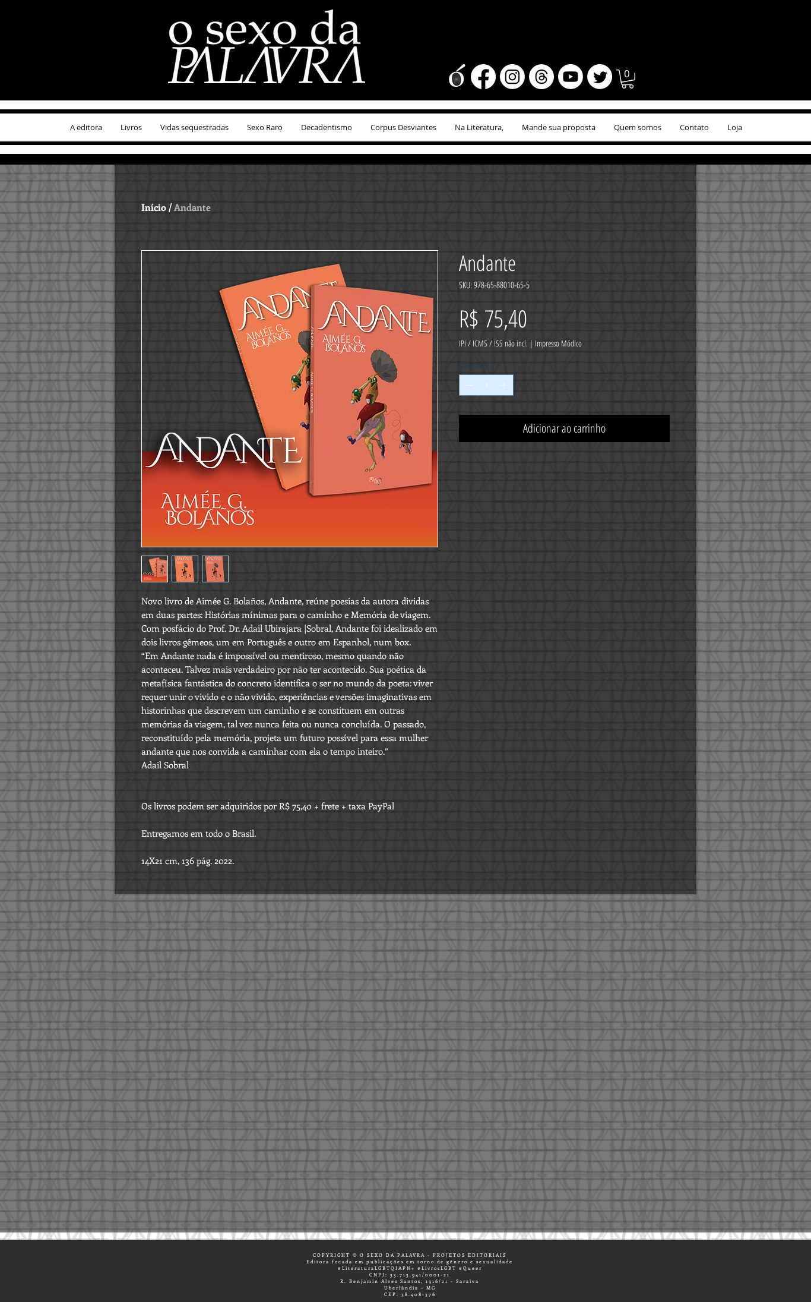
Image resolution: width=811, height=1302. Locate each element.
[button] (627, 79)
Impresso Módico (558, 343)
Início (153, 207)
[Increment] (505, 385)
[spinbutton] (486, 385)
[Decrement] (468, 385)
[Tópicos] (541, 76)
